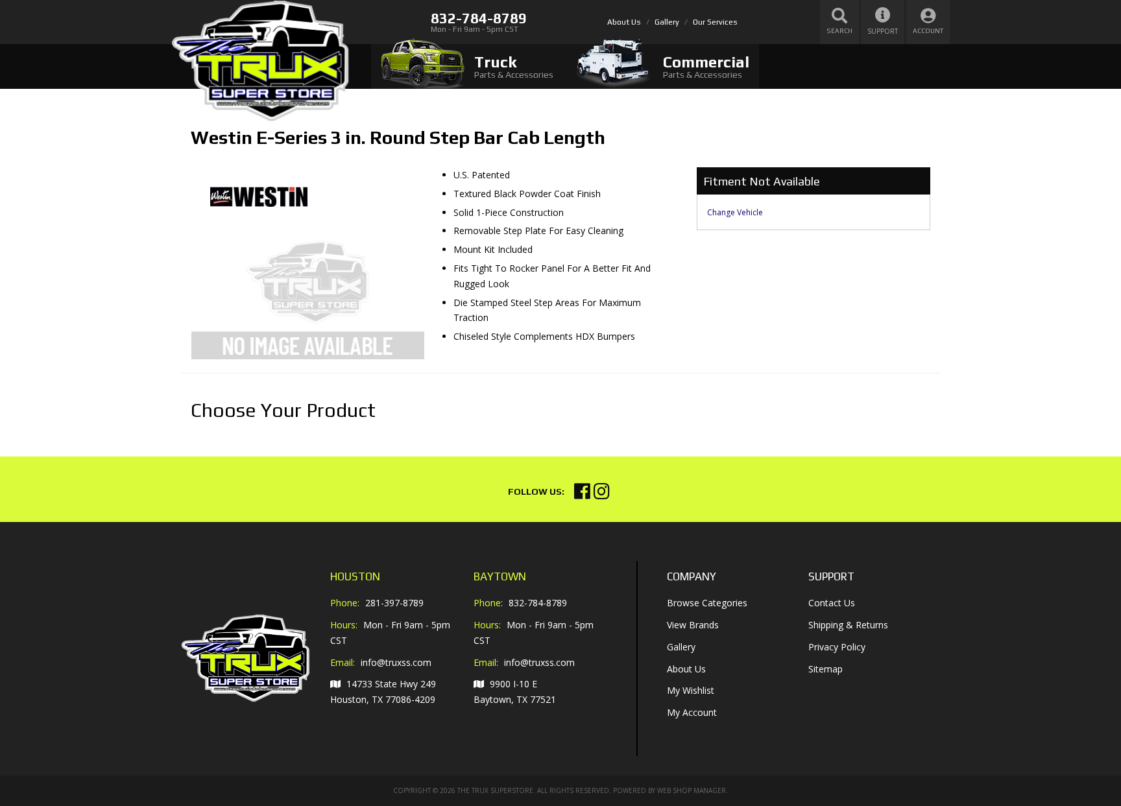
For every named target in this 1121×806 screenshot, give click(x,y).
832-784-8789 (538, 603)
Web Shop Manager (691, 790)
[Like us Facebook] (582, 494)
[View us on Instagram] (602, 494)
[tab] (467, 66)
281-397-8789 (394, 603)
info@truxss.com (396, 662)
